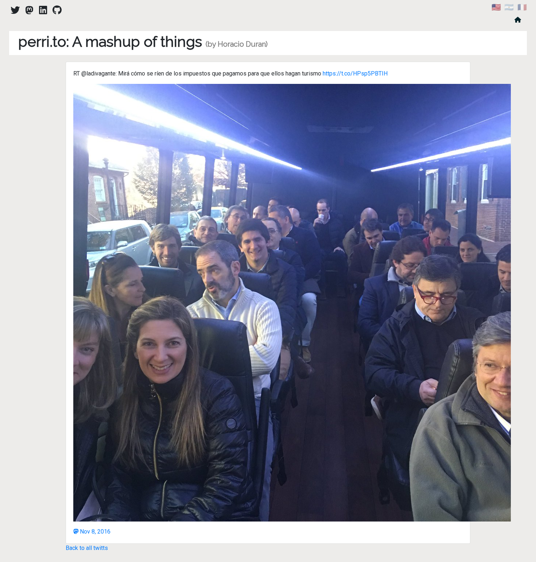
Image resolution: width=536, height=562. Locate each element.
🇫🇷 (522, 7)
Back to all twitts (87, 547)
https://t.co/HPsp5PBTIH (355, 73)
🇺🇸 (496, 7)
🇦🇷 (509, 7)
